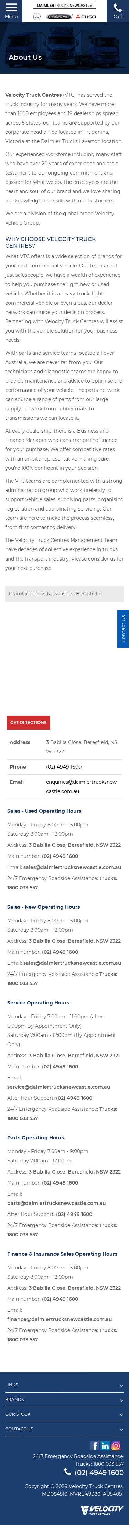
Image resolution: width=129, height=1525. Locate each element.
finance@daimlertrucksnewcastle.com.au (59, 1319)
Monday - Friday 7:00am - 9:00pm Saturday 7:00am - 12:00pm (47, 1156)
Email (17, 782)
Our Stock (18, 1414)
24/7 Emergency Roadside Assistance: (62, 883)
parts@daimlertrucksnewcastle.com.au (56, 1203)
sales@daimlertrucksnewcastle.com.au (72, 867)
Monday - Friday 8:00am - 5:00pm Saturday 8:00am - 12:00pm (47, 829)
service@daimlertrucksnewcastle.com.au (58, 1087)
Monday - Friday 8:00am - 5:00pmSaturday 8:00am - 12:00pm (47, 1272)
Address (20, 742)
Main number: (42, 856)
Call (118, 16)
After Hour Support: (49, 1098)
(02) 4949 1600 (64, 767)
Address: (64, 845)
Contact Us (19, 1429)
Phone (18, 767)
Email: (64, 867)
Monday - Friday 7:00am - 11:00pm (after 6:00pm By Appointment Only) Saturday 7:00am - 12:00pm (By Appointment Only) (61, 1030)
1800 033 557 (22, 887)
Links (11, 1385)
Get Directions (28, 722)
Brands (14, 1399)
